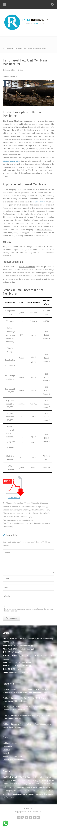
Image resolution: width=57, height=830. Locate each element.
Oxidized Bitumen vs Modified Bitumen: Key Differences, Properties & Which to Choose (26, 699)
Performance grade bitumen (14, 760)
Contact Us (28, 809)
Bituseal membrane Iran (39, 510)
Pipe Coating (8, 527)
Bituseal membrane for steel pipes (16, 510)
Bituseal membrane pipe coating (15, 513)
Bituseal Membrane (10, 507)
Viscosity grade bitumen (12, 756)
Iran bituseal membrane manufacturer (17, 520)
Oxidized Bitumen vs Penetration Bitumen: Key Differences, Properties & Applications (26, 716)
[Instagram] (34, 817)
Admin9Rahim (10, 70)
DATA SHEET (14, 498)
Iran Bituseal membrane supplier (15, 523)
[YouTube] (38, 817)
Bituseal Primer (39, 202)
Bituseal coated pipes (11, 161)
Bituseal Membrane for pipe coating (33, 507)
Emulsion (6, 750)
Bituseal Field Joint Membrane (36, 503)
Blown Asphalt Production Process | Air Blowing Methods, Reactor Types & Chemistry (26, 708)
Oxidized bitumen (10, 743)
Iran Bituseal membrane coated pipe (17, 517)
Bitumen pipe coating (14, 503)
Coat (21, 70)
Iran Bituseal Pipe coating (40, 523)
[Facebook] (26, 817)
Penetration (7, 746)
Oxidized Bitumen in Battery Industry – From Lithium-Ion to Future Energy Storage (27, 725)
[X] (22, 817)
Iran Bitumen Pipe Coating (39, 513)
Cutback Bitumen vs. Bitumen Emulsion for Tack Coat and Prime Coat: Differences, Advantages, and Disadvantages (26, 690)
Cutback (6, 753)
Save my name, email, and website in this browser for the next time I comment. (28, 610)
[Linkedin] (30, 817)
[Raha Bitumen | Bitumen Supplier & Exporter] (28, 31)
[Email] (18, 817)
